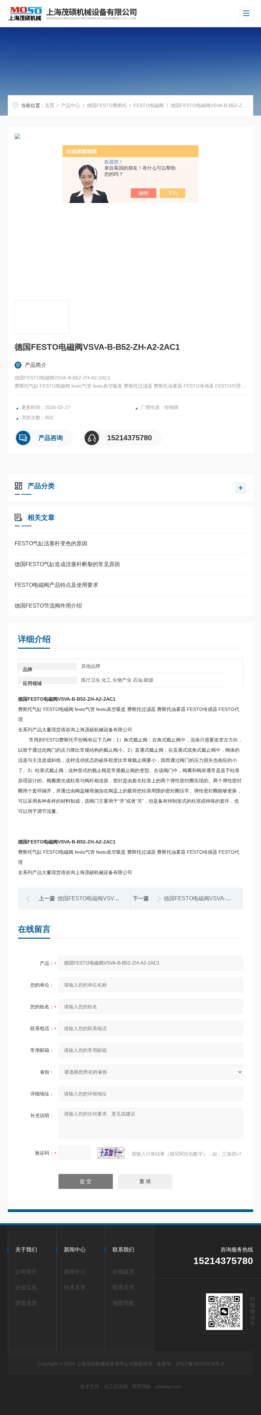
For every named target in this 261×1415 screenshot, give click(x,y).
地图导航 (123, 1303)
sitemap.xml (168, 1386)
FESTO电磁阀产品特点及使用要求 (56, 585)
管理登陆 (141, 1386)
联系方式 (123, 1287)
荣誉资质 (26, 1303)
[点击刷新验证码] (111, 1153)
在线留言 (123, 1272)
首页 (49, 105)
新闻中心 (75, 1272)
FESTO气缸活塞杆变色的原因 (51, 543)
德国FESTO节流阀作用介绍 (48, 606)
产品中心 (70, 105)
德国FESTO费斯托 (107, 105)
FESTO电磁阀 (149, 105)
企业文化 (26, 1287)
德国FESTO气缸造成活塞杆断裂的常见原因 (67, 564)
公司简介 (26, 1272)
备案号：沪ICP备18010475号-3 (190, 1363)
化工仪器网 (116, 1386)
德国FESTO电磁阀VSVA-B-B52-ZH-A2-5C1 (110, 898)
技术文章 (75, 1287)
